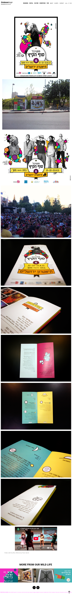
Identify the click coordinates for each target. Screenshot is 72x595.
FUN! (48, 3)
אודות (66, 3)
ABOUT (51, 3)
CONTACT (62, 3)
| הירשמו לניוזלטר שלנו (13, 592)
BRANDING (25, 3)
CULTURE (36, 3)
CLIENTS (56, 3)
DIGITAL (31, 3)
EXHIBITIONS (43, 3)
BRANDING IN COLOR (6, 4)
